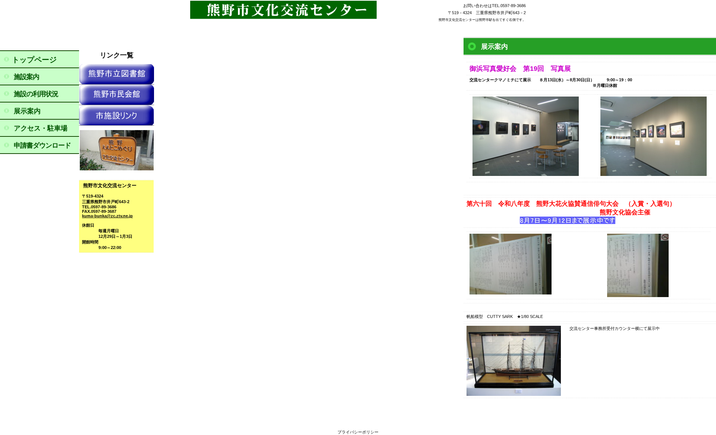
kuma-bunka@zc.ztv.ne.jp (107, 216)
